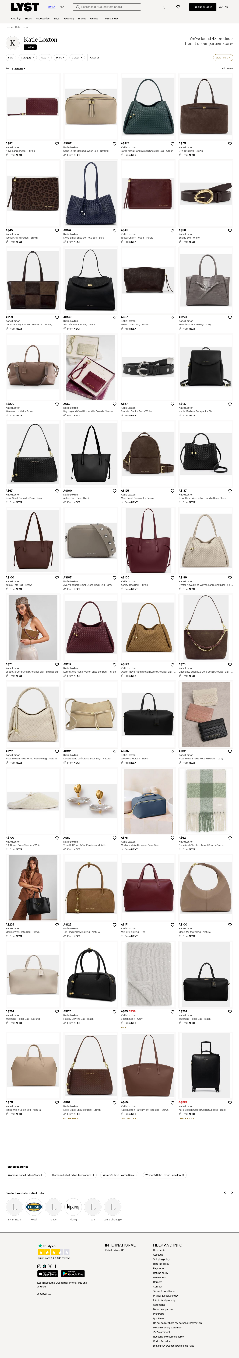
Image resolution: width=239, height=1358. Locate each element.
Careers (157, 1282)
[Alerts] (164, 7)
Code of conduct (162, 1341)
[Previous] (225, 1193)
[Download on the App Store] (47, 1274)
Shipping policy (161, 1259)
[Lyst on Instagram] (39, 1267)
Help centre (159, 1250)
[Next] (232, 1193)
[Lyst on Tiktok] (44, 1267)
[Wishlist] (178, 7)
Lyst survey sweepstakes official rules (173, 1345)
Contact (157, 1286)
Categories (159, 1304)
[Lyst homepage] (25, 7)
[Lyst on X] (50, 1267)
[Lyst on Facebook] (55, 1267)
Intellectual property (164, 1300)
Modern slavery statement (167, 1327)
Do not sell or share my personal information (177, 1323)
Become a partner (163, 1309)
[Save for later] (57, 143)
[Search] (78, 7)
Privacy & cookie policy (165, 1295)
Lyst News (158, 1318)
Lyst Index (158, 1313)
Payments (158, 1268)
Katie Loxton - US (114, 1250)
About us (158, 1254)
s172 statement (161, 1332)
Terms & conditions (163, 1291)
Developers (159, 1277)
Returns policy (161, 1263)
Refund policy (160, 1273)
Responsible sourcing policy (168, 1336)
